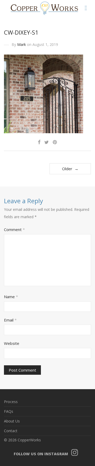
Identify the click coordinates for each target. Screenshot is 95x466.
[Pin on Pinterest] (55, 142)
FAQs (8, 411)
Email (10, 320)
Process (11, 401)
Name (11, 296)
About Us (12, 421)
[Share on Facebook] (39, 142)
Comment (14, 229)
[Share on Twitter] (46, 142)
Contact (10, 430)
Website (11, 343)
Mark (21, 44)
